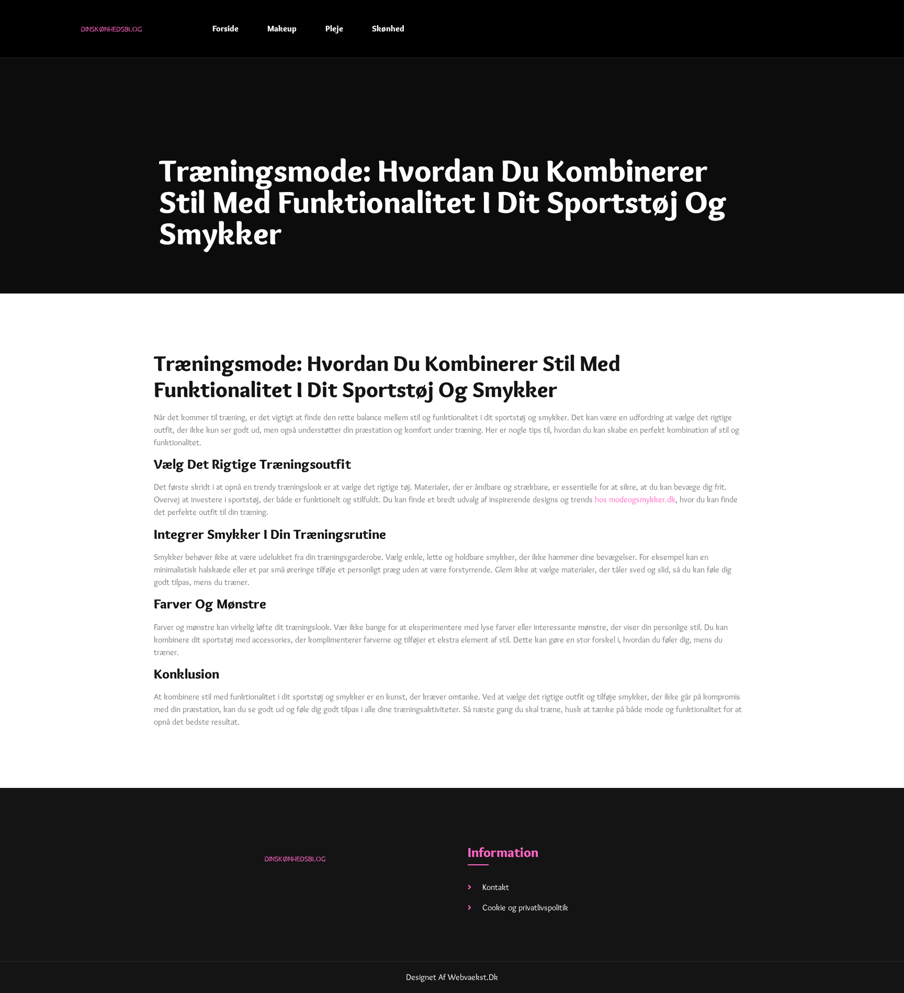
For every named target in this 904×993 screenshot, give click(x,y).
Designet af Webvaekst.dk (452, 977)
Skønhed (388, 28)
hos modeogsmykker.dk (635, 499)
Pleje (334, 28)
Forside (225, 28)
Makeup (282, 28)
